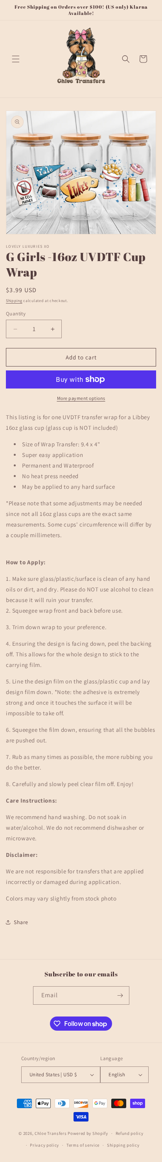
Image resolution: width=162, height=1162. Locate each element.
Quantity (16, 313)
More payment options (81, 398)
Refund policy (130, 1133)
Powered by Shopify (88, 1133)
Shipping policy (123, 1145)
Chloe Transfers (51, 1133)
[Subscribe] (120, 995)
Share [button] (21, 922)
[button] (15, 59)
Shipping (14, 300)
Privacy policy (44, 1145)
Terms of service (82, 1145)
